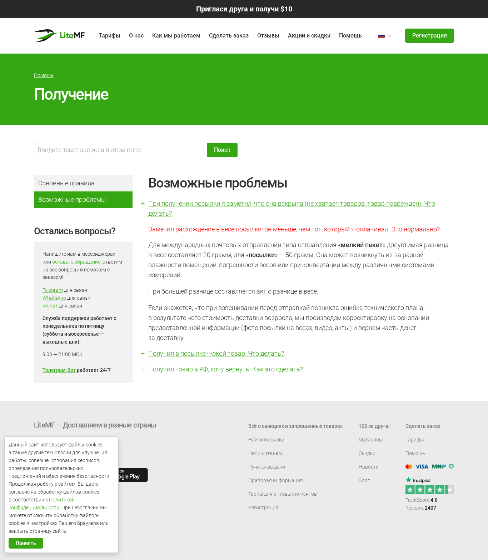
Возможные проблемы (72, 199)
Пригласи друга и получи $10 (244, 9)
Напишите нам (265, 453)
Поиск (222, 149)
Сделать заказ (229, 35)
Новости (369, 467)
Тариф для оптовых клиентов (282, 494)
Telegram (53, 290)
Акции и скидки (309, 35)
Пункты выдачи (266, 467)
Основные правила (66, 183)
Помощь (350, 35)
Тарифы (414, 439)
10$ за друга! (374, 426)
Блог (364, 480)
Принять (26, 543)
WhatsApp (54, 298)
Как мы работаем (176, 35)
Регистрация (429, 35)
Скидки (367, 453)
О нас (136, 35)
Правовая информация (275, 480)
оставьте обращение (76, 262)
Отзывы (268, 35)
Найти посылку (266, 439)
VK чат (50, 306)
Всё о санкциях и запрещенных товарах (295, 426)
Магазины (371, 439)
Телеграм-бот (59, 370)
